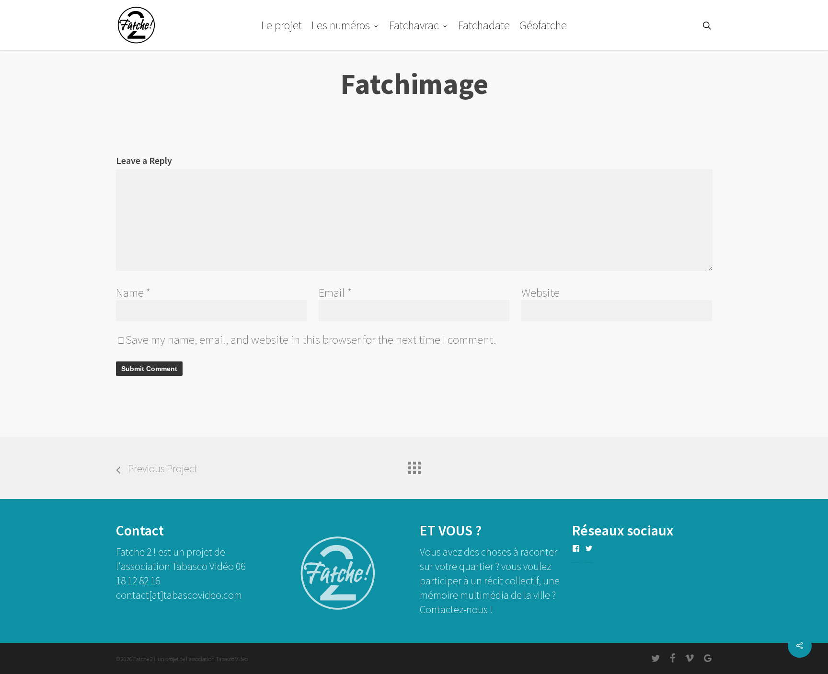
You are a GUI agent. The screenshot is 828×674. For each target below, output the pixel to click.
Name (133, 292)
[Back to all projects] (414, 465)
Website (540, 292)
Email (335, 292)
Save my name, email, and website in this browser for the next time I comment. (311, 339)
